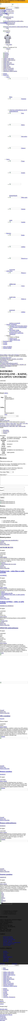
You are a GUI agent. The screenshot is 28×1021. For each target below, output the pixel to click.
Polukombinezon (10, 24)
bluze (20, 423)
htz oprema (2, 424)
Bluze (7, 14)
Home (1, 354)
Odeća (7, 77)
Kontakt (5, 955)
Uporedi (5, 995)
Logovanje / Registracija (9, 997)
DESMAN (2, 774)
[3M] (1, 892)
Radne (22, 235)
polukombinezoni (4, 426)
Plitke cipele (24, 197)
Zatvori (2, 1001)
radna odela (12, 426)
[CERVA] (2, 895)
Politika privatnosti (7, 937)
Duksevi (8, 48)
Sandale (23, 222)
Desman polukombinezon (8, 823)
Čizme (22, 161)
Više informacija (4, 1014)
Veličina (2, 407)
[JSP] (1, 902)
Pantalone (8, 18)
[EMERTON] (5, 55)
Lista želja (5, 958)
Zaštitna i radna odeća (8, 354)
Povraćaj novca (7, 945)
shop (16, 426)
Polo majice (9, 44)
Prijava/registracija (7, 957)
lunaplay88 (6, 959)
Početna (5, 951)
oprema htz (13, 424)
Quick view (3, 543)
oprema (8, 424)
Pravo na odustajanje (8, 938)
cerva (24, 423)
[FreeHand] (3, 900)
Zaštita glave (9, 271)
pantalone (18, 424)
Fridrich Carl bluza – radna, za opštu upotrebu (12, 602)
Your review (3, 474)
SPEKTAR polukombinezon (9, 628)
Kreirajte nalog (3, 1009)
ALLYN (2, 718)
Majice (8, 32)
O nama (5, 954)
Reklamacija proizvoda (8, 944)
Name (2, 487)
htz (26, 423)
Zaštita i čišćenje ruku (14, 340)
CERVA (6, 393)
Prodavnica (6, 952)
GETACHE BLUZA (6, 547)
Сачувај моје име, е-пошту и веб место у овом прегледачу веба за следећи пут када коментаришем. (14, 494)
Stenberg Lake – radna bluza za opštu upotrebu (12, 571)
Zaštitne (23, 246)
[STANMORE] (6, 54)
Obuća (7, 159)
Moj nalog (5, 961)
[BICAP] (2, 893)
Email (2, 490)
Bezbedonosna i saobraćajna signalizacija (16, 333)
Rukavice (8, 233)
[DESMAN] (5, 57)
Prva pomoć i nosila (14, 330)
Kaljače (23, 172)
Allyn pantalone (5, 716)
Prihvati (10, 1014)
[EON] (1, 899)
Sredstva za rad (13, 338)
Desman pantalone (6, 771)
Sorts (7, 28)
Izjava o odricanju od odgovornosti (11, 942)
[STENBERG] (5, 53)
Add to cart (3, 417)
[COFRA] (2, 896)
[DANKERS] (2, 898)
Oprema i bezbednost (11, 324)
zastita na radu (21, 426)
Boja (2, 397)
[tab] (15, 430)
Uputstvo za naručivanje (9, 939)
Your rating (3, 472)
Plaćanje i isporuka (7, 941)
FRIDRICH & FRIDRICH (6, 605)
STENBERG (3, 575)
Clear (5, 414)
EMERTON (3, 877)
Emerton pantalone (6, 874)
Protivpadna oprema (22, 326)
